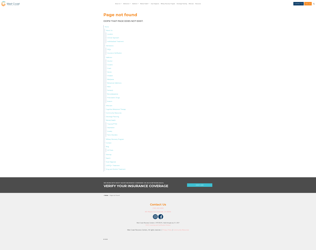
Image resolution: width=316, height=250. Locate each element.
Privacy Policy (167, 230)
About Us (117, 4)
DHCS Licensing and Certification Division (158, 225)
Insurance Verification (114, 53)
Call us (308, 4)
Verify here (200, 185)
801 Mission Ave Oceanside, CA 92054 (158, 212)
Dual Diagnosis (155, 4)
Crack (109, 68)
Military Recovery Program (168, 4)
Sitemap (108, 154)
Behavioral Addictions (114, 83)
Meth (109, 87)
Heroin (109, 72)
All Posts (110, 150)
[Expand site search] (314, 4)
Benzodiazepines (112, 94)
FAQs (109, 49)
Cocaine (110, 65)
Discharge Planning (182, 4)
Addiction (134, 4)
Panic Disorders (112, 135)
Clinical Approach (113, 38)
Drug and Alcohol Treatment (115, 169)
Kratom (109, 101)
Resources (198, 4)
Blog (107, 146)
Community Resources (113, 113)
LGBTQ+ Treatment (113, 165)
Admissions (126, 4)
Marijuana (110, 79)
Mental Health (144, 4)
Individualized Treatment (115, 41)
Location (110, 34)
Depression (111, 127)
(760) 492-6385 (158, 208)
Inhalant (110, 76)
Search (108, 158)
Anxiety (109, 131)
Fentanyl (110, 90)
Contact (108, 143)
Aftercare (191, 4)
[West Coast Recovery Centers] (10, 3)
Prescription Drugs (113, 97)
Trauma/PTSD (112, 124)
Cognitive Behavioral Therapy (116, 109)
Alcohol (109, 61)
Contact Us (298, 4)
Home (107, 27)
